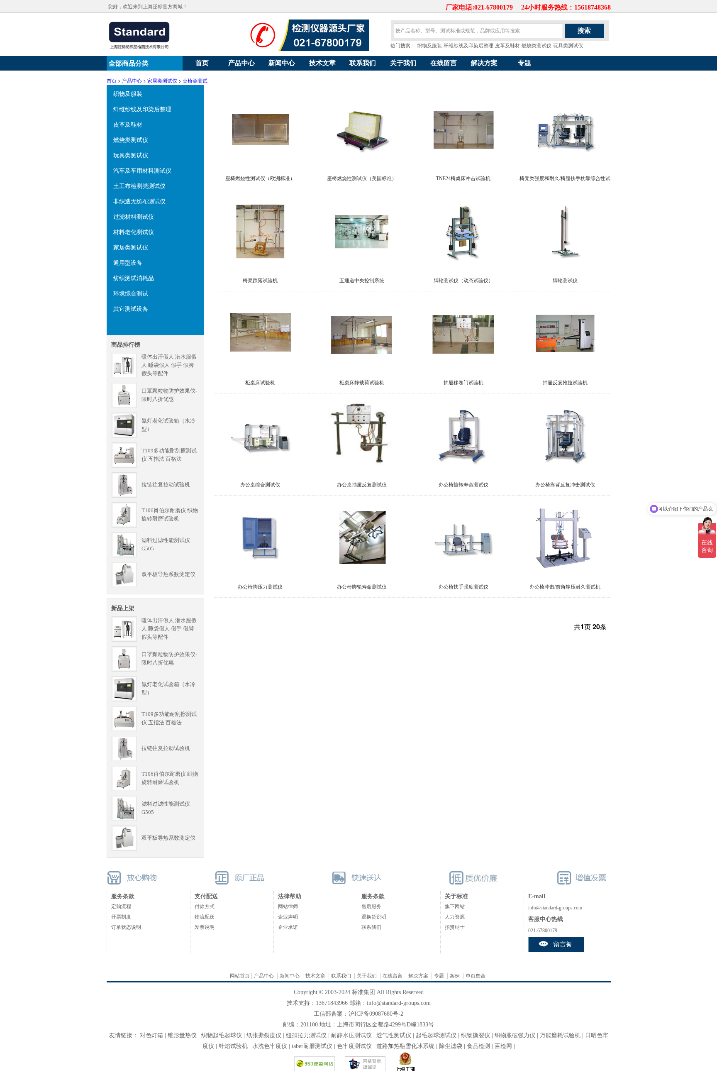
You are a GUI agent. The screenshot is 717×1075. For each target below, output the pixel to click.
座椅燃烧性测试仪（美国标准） (362, 178)
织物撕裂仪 (475, 1035)
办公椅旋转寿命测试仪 (463, 485)
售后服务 (371, 906)
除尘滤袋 (450, 1046)
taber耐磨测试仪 (313, 1046)
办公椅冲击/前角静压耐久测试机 (564, 587)
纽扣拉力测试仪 (306, 1035)
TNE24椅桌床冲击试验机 (463, 178)
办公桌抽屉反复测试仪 (362, 485)
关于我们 (403, 62)
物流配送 (205, 917)
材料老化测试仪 (133, 231)
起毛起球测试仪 (436, 1035)
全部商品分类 (128, 63)
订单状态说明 (126, 927)
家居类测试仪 (162, 80)
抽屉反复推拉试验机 (565, 383)
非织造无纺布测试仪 (139, 201)
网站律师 (288, 906)
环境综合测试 (130, 293)
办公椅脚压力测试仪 (260, 587)
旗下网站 (455, 906)
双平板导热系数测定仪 (168, 574)
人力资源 (455, 917)
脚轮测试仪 (565, 280)
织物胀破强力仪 (515, 1035)
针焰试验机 (233, 1046)
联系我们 (362, 62)
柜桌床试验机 (260, 383)
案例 (455, 976)
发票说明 (205, 927)
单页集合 (475, 976)
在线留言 (443, 62)
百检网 (503, 1046)
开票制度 (121, 917)
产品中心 (241, 62)
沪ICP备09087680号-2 (376, 1014)
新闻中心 (281, 62)
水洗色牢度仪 (269, 1046)
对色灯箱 (151, 1035)
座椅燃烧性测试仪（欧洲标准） (260, 178)
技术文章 (322, 62)
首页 (202, 62)
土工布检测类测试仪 (139, 185)
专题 (524, 62)
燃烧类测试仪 (536, 46)
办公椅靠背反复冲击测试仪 (565, 485)
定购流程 (121, 906)
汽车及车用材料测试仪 (142, 170)
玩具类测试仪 (568, 46)
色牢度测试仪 (354, 1046)
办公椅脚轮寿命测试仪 (362, 587)
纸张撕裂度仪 (263, 1035)
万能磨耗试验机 (560, 1035)
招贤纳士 (455, 927)
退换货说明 (373, 917)
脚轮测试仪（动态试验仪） (463, 280)
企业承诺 (288, 927)
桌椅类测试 (195, 80)
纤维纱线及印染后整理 (468, 46)
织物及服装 (429, 46)
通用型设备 (127, 262)
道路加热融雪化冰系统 (405, 1046)
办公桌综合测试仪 (260, 485)
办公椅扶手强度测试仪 (463, 587)
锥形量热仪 (182, 1035)
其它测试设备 (130, 308)
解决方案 (484, 62)
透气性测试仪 (393, 1035)
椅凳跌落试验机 (260, 280)
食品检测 (478, 1046)
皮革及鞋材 (507, 46)
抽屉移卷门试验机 (463, 383)
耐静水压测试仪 (351, 1035)
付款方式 (205, 906)
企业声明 (288, 917)
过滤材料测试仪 (133, 216)
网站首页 (240, 976)
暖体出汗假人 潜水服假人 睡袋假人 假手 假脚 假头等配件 (169, 365)
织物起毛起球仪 (221, 1035)
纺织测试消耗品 (133, 278)
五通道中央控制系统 (361, 280)
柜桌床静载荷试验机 (361, 383)
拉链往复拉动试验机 (165, 484)
